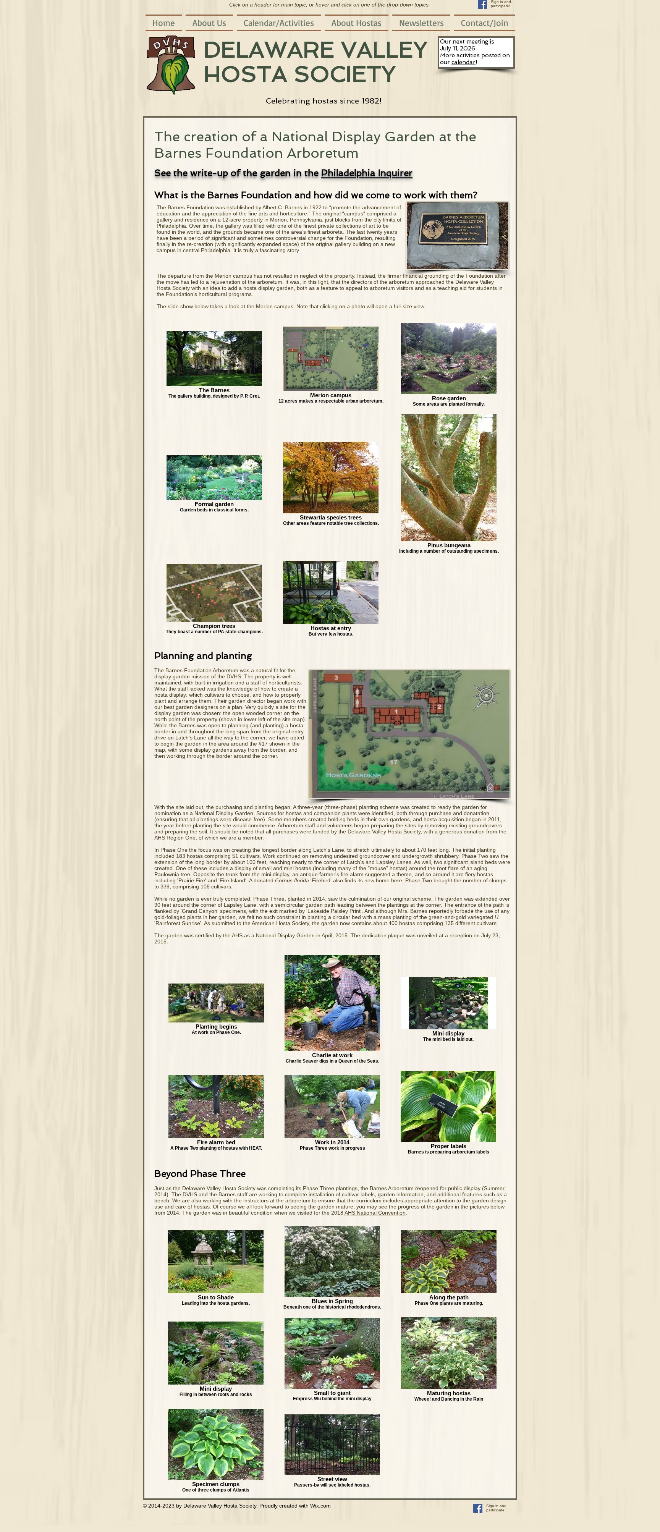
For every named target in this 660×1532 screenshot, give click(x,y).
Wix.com (320, 1506)
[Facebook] (477, 1508)
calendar (463, 62)
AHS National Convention (375, 1213)
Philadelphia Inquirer (366, 172)
